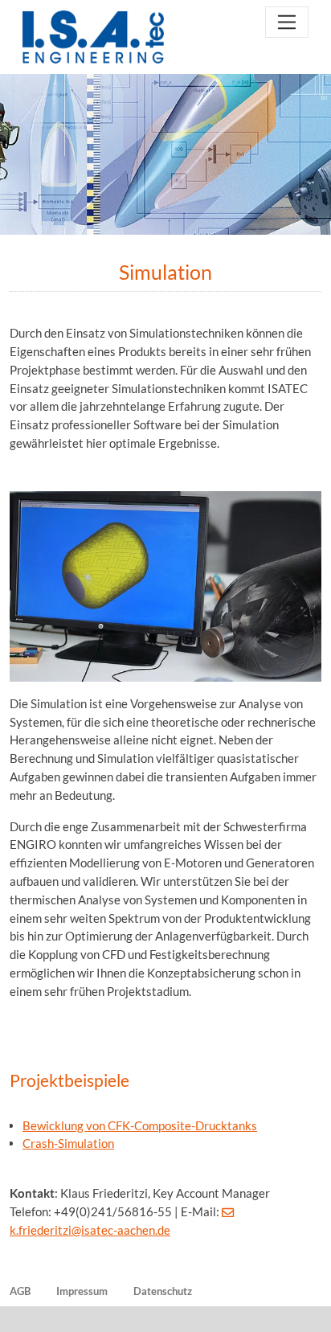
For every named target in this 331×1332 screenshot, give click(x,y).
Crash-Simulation (68, 1143)
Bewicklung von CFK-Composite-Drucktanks (139, 1125)
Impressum (82, 1291)
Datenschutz (162, 1291)
